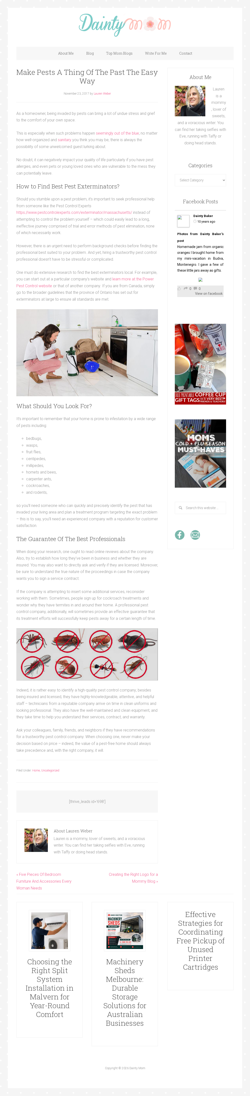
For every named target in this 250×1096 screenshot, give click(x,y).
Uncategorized (50, 770)
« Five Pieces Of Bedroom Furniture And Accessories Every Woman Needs (44, 881)
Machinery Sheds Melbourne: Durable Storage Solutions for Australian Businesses (124, 992)
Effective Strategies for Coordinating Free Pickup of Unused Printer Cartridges (201, 940)
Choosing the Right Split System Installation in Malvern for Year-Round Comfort (49, 988)
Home (36, 770)
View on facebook (209, 294)
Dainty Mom (125, 25)
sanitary (64, 140)
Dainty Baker (203, 216)
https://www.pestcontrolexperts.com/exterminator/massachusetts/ (74, 212)
